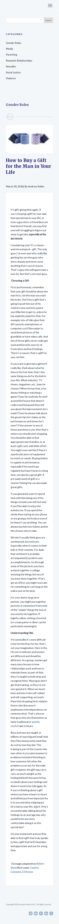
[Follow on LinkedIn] (46, 913)
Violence (11, 78)
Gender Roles (13, 42)
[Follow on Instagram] (31, 913)
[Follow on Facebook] (41, 913)
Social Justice (13, 72)
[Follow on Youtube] (36, 913)
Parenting (11, 54)
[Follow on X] (51, 913)
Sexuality (11, 66)
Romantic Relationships (19, 60)
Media (9, 48)
